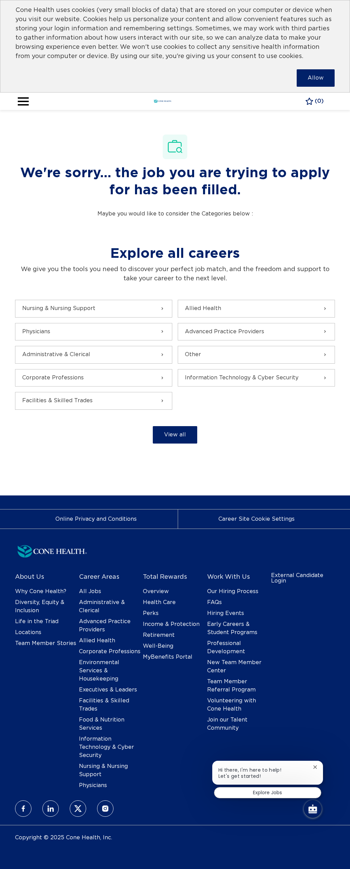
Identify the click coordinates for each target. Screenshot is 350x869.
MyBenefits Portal (167, 657)
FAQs (214, 602)
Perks (151, 613)
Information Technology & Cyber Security (106, 747)
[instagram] (105, 808)
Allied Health (97, 640)
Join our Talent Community (227, 724)
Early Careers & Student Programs (232, 628)
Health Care (159, 602)
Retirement (159, 635)
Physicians (93, 785)
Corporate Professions (109, 651)
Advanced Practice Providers (105, 625)
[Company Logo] (163, 100)
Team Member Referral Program (231, 685)
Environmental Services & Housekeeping (99, 671)
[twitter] (78, 808)
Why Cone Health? (40, 591)
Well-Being (158, 646)
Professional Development (226, 647)
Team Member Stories (45, 643)
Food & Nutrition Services (101, 724)
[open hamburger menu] (23, 101)
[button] (175, 435)
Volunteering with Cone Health (231, 705)
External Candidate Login (297, 578)
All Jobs (90, 591)
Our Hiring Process (232, 591)
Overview (156, 591)
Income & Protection (171, 624)
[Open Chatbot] (313, 809)
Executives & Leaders (108, 689)
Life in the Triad (36, 621)
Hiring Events (225, 613)
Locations (28, 632)
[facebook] (23, 808)
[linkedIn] (50, 808)
